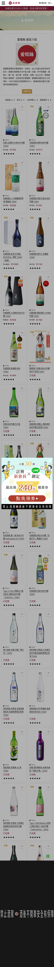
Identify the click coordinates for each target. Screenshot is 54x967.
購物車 (44, 3)
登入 (50, 3)
